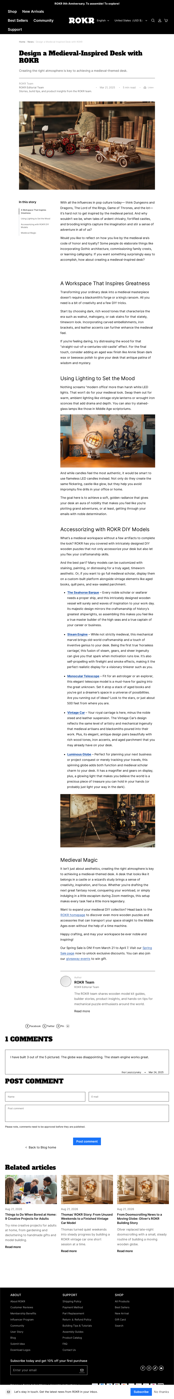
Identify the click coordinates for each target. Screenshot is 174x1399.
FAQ (65, 1343)
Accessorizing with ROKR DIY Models (35, 226)
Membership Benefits (23, 1313)
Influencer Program (22, 1319)
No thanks (161, 1392)
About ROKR (17, 1301)
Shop (12, 11)
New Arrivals (33, 11)
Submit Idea (17, 1343)
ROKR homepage (72, 915)
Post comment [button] (87, 1141)
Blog (13, 1337)
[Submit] (82, 1370)
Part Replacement (73, 1313)
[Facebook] (143, 1369)
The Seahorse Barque (83, 592)
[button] (153, 20)
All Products (122, 1301)
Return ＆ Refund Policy (77, 1319)
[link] (87, 3)
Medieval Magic (28, 233)
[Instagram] (149, 1369)
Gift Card (120, 1319)
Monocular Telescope (83, 676)
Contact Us (69, 1350)
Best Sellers (18, 20)
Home (22, 41)
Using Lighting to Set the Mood (35, 218)
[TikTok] (155, 1369)
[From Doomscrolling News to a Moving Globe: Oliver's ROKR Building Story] (143, 1189)
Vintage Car (76, 712)
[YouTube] (161, 1369)
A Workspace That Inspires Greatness (33, 211)
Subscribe (141, 1392)
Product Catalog (72, 1337)
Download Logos (20, 1350)
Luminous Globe (79, 754)
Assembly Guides (73, 1331)
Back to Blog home (42, 1147)
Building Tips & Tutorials (77, 1325)
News (31, 41)
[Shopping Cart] (166, 20)
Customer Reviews (21, 1307)
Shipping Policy (72, 1301)
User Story (16, 1331)
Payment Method (73, 1307)
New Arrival (122, 1313)
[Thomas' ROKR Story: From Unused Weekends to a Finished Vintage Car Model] (87, 1189)
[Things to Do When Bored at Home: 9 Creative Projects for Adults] (31, 1189)
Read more (82, 1011)
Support (15, 29)
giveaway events (78, 958)
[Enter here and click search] (153, 20)
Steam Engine (77, 634)
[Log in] (159, 20)
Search (119, 1325)
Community (43, 20)
